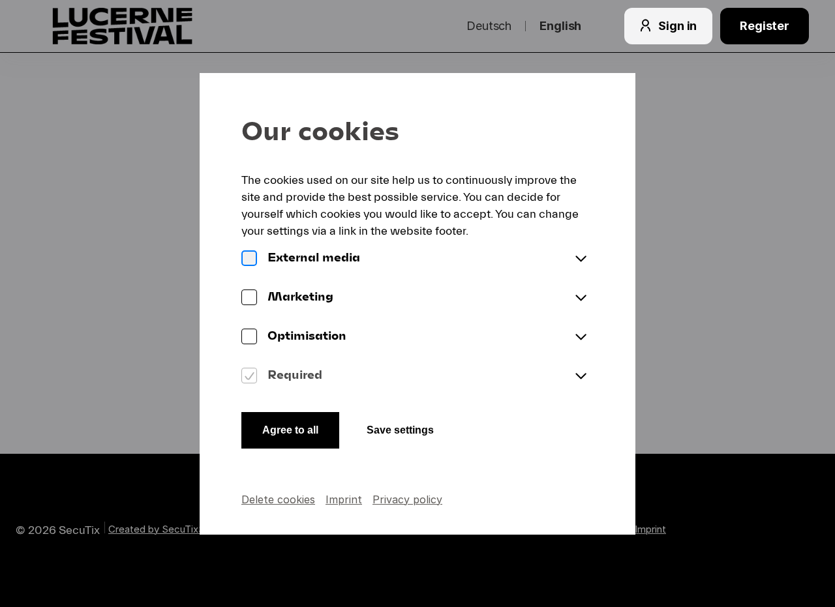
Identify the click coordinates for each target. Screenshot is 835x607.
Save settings (400, 430)
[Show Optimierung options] (581, 338)
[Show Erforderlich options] (581, 377)
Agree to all (290, 430)
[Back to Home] (148, 26)
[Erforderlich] (249, 377)
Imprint (344, 499)
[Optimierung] (249, 338)
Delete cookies (278, 499)
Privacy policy (407, 499)
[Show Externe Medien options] (581, 259)
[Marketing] (249, 298)
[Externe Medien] (249, 259)
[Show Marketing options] (581, 299)
